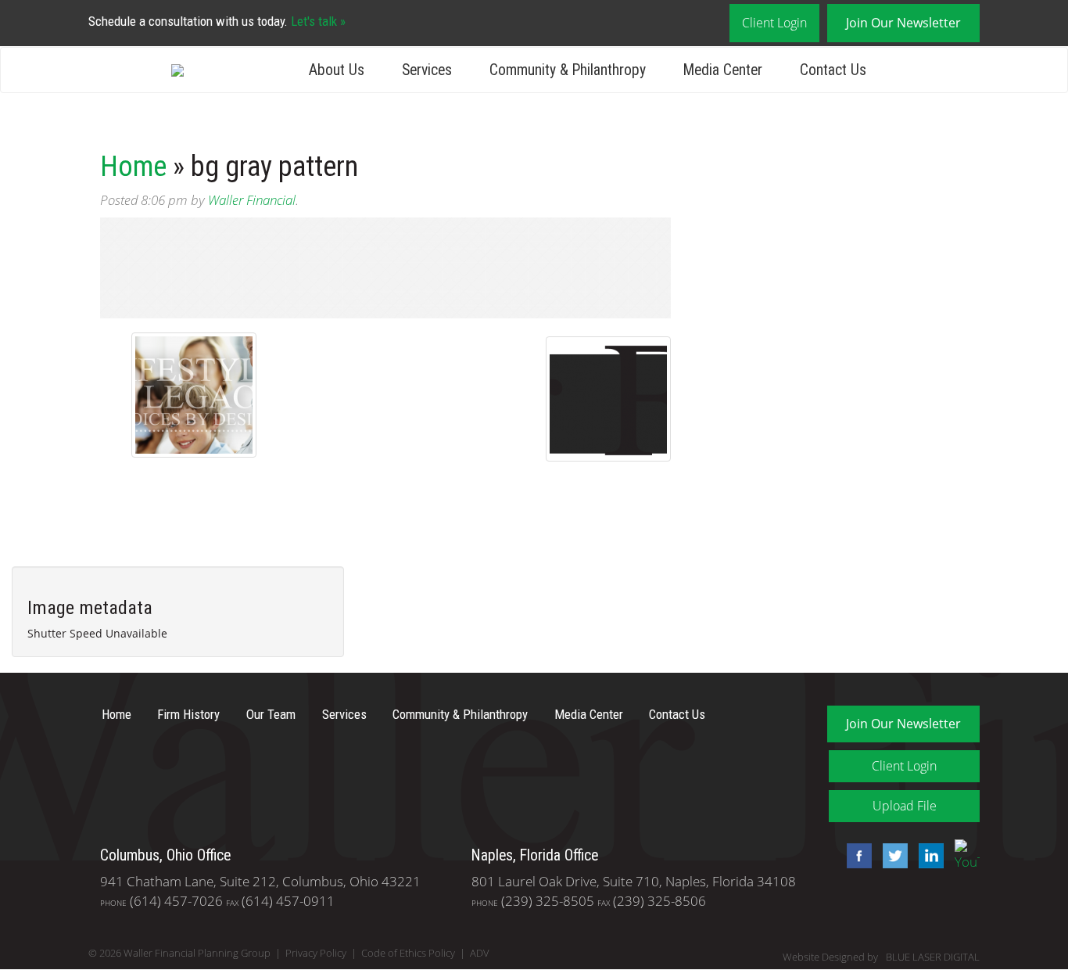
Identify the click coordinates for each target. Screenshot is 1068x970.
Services (427, 70)
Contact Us (833, 70)
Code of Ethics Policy (408, 953)
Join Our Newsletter (903, 22)
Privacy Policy (315, 953)
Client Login (774, 22)
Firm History (188, 714)
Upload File (905, 805)
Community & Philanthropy (567, 70)
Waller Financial (252, 200)
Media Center (722, 70)
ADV (479, 953)
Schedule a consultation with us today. (217, 21)
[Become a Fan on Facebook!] (855, 854)
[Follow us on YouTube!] (963, 854)
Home (133, 166)
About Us (336, 70)
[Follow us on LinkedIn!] (927, 854)
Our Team (271, 714)
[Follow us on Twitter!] (891, 854)
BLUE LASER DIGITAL (933, 957)
